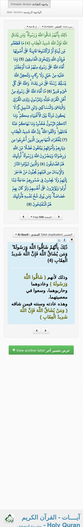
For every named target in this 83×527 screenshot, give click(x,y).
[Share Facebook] (64, 239)
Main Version (24, 12)
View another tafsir (42, 350)
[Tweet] (59, 239)
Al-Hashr (57, 26)
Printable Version (29, 4)
